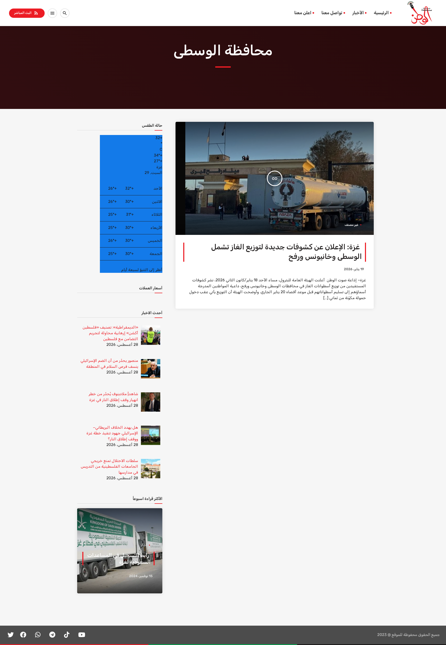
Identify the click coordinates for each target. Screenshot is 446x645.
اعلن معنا (302, 12)
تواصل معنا (331, 12)
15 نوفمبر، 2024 (141, 576)
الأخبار (358, 12)
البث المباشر (26, 12)
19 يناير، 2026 (354, 269)
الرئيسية (381, 12)
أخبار (144, 545)
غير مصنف (351, 225)
